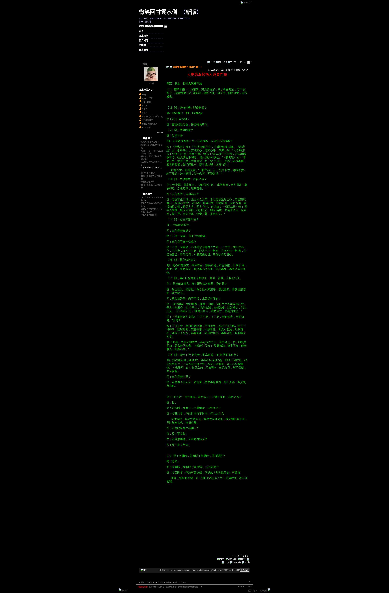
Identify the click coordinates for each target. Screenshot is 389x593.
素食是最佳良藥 (147, 182)
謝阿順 (144, 109)
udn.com (248, 586)
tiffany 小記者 (147, 98)
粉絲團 (125, 590)
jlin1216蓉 (146, 127)
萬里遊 (144, 113)
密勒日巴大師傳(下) (149, 215)
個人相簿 (143, 40)
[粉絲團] (120, 589)
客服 (196, 587)
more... (160, 132)
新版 (191, 12)
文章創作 (143, 35)
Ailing (144, 95)
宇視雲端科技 (147, 120)
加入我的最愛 (170, 18)
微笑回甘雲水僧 (158, 12)
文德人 (144, 106)
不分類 (236, 556)
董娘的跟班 (146, 102)
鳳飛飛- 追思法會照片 (150, 142)
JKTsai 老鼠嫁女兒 (149, 124)
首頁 (141, 31)
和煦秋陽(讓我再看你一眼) (152, 117)
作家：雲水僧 (145, 21)
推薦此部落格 (155, 18)
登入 (250, 590)
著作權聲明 (178, 587)
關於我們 (152, 587)
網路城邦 (247, 2)
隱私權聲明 (188, 587)
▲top (249, 582)
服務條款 (169, 587)
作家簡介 (143, 49)
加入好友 (143, 18)
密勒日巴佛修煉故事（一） (152, 209)
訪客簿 (142, 45)
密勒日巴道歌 (146, 212)
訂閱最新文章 (184, 18)
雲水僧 (151, 84)
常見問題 (161, 587)
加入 (256, 590)
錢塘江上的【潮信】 (149, 173)
